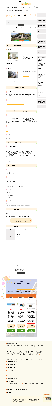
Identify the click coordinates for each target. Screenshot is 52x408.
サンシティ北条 (37, 354)
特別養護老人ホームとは (41, 68)
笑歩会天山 (14, 355)
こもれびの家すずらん (19, 347)
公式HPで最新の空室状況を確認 (10, 330)
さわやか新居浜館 (30, 354)
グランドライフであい (17, 353)
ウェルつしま (9, 351)
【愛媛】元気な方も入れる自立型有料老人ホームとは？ (41, 60)
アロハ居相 (8, 346)
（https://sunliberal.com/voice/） (14, 161)
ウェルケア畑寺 (40, 350)
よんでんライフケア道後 (19, 359)
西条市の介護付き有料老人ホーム (19, 270)
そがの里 (41, 355)
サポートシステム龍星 (10, 354)
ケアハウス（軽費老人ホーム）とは (41, 83)
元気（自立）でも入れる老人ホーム (41, 92)
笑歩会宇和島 (19, 355)
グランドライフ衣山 (9, 353)
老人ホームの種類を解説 (29, 7)
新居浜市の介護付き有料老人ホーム (19, 269)
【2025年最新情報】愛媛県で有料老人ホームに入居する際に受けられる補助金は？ (41, 65)
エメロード (21, 351)
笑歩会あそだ (9, 355)
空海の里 (14, 352)
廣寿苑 (30, 353)
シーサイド (34, 353)
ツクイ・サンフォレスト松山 (39, 359)
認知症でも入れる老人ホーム (41, 86)
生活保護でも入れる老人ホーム (41, 96)
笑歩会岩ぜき (39, 346)
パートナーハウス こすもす (10, 347)
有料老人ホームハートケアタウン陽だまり (30, 345)
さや (15, 354)
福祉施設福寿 (22, 346)
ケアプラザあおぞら (9, 345)
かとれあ (41, 351)
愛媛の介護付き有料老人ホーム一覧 (9, 7)
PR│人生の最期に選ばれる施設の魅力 (36, 7)
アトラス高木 (34, 350)
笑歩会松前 (29, 355)
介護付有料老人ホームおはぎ (27, 347)
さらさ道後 (19, 354)
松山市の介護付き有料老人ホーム (15, 7)
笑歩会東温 (24, 355)
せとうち (42, 354)
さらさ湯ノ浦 (24, 354)
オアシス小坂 (27, 351)
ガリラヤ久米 (9, 352)
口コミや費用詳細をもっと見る (11, 325)
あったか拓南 (28, 350)
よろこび (12, 359)
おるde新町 (36, 351)
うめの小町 (17, 351)
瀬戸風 (37, 355)
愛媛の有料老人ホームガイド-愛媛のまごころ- (27, 1)
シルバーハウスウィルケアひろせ (18, 345)
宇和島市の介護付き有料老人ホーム (42, 47)
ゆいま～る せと (35, 347)
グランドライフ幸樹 (19, 352)
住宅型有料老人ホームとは (41, 74)
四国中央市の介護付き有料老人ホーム (42, 42)
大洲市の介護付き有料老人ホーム (42, 52)
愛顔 (38, 345)
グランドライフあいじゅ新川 (37, 352)
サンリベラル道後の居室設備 (14, 25)
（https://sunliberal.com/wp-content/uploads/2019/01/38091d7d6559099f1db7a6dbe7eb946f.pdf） (20, 205)
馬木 (13, 351)
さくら (38, 353)
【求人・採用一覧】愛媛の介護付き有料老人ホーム (13, 350)
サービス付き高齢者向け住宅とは (41, 77)
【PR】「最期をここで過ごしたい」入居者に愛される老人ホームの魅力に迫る (42, 101)
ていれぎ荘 (34, 346)
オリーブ (32, 351)
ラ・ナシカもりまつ (26, 359)
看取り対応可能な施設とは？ (41, 89)
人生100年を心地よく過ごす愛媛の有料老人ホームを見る (21, 220)
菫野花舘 (33, 355)
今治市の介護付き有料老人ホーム (22, 7)
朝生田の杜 (23, 350)
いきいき (42, 345)
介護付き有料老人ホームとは (41, 71)
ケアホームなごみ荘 (24, 353)
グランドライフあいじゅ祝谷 (27, 352)
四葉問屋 (8, 359)
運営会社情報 (43, 7)
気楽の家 (32, 359)
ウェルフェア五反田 (28, 346)
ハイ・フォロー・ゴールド (15, 346)
